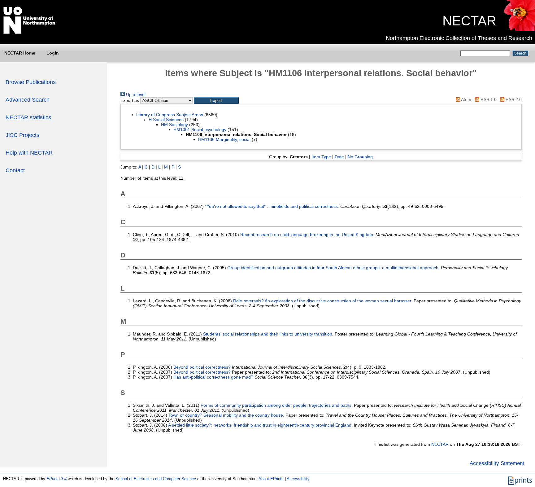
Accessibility (298, 478)
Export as (129, 100)
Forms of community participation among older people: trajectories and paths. (277, 405)
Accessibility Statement (497, 463)
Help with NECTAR (29, 153)
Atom (465, 99)
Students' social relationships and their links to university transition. (268, 333)
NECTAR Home (19, 52)
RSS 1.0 (487, 99)
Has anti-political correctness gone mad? (213, 377)
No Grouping (360, 156)
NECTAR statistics (28, 117)
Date (339, 156)
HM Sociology (174, 124)
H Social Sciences (166, 119)
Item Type (321, 156)
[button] (216, 100)
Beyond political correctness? (202, 367)
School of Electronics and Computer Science (155, 478)
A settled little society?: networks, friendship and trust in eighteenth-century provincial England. (260, 425)
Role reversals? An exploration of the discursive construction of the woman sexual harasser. (322, 300)
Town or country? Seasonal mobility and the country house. (226, 415)
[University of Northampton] (29, 32)
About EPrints (271, 478)
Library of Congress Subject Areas (169, 114)
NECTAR (469, 20)
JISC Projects (22, 135)
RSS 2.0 (513, 99)
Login (52, 52)
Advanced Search (28, 100)
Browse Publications (31, 82)
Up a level (135, 94)
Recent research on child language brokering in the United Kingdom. (307, 234)
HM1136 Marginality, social (224, 139)
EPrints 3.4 (56, 478)
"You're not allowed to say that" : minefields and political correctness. (272, 206)
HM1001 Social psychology (199, 129)
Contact (15, 170)
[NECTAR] (519, 29)
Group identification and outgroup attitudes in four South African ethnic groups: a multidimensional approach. (333, 267)
